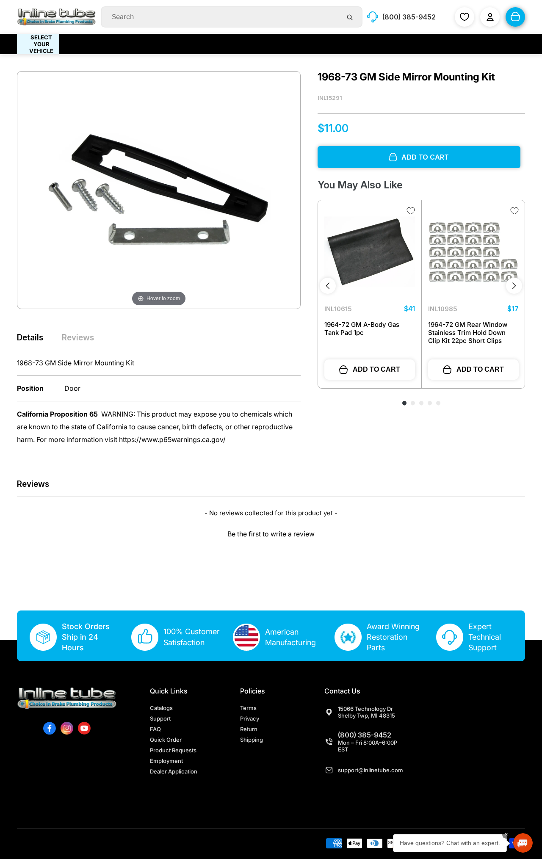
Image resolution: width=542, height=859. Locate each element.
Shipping (251, 739)
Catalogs (161, 707)
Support (160, 718)
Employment (166, 760)
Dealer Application (173, 771)
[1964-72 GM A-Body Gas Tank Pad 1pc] (369, 252)
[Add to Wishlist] (410, 211)
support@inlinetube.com (370, 770)
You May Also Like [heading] (360, 185)
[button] (271, 532)
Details (30, 337)
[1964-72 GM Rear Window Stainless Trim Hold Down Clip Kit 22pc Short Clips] (473, 252)
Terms (248, 707)
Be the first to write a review (271, 534)
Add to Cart (376, 369)
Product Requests (173, 750)
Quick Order (166, 739)
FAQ (155, 729)
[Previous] (328, 286)
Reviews (78, 337)
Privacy (249, 718)
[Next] (514, 286)
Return (248, 729)
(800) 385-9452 (364, 735)
